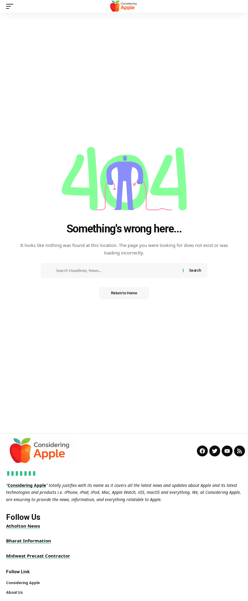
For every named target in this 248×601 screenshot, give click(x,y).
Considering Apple (27, 485)
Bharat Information (28, 541)
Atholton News (23, 526)
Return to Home (124, 293)
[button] (11, 6)
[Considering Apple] (124, 6)
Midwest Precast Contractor (38, 556)
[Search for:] (117, 270)
